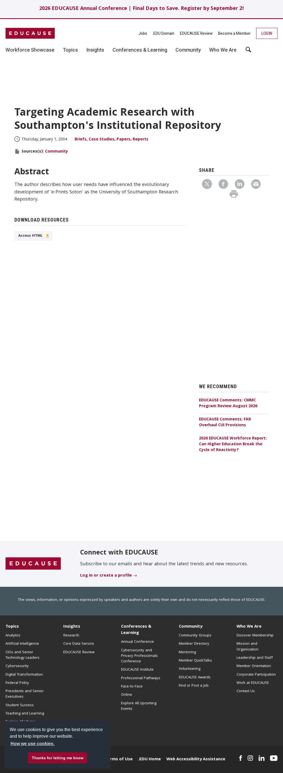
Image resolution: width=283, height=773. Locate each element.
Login (266, 33)
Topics (12, 626)
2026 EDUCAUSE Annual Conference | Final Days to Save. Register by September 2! (141, 9)
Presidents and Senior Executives (25, 694)
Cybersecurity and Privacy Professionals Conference (139, 656)
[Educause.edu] (33, 563)
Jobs (142, 33)
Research (71, 636)
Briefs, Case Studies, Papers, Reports (111, 139)
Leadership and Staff (255, 658)
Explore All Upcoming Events (138, 706)
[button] (199, 760)
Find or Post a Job (194, 686)
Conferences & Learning (136, 630)
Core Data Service (78, 644)
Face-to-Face (132, 687)
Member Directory (194, 644)
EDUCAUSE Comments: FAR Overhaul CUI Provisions (225, 422)
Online (126, 695)
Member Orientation (254, 666)
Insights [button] (95, 50)
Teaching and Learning (25, 714)
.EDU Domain (163, 33)
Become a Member (234, 33)
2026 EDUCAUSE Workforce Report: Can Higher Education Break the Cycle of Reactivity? (233, 444)
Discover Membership (255, 636)
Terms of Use (119, 759)
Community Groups (195, 636)
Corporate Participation (256, 675)
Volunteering (189, 669)
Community (56, 151)
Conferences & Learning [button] (139, 50)
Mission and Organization (247, 646)
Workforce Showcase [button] (30, 50)
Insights (71, 626)
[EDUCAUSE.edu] (30, 33)
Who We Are (249, 626)
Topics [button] (70, 50)
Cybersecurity (17, 666)
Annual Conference (137, 642)
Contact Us (246, 691)
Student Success (20, 705)
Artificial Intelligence (22, 644)
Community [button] (188, 50)
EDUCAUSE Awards (195, 678)
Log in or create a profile (106, 575)
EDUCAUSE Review (196, 33)
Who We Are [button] (223, 50)
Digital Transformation (24, 675)
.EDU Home (149, 759)
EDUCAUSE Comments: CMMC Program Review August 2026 (228, 403)
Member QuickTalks (195, 661)
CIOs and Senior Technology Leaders (23, 655)
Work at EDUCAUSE (253, 683)
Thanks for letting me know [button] (57, 758)
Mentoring (187, 652)
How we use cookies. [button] (32, 743)
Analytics (13, 636)
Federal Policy (17, 683)
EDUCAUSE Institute (137, 670)
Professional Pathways (140, 678)
